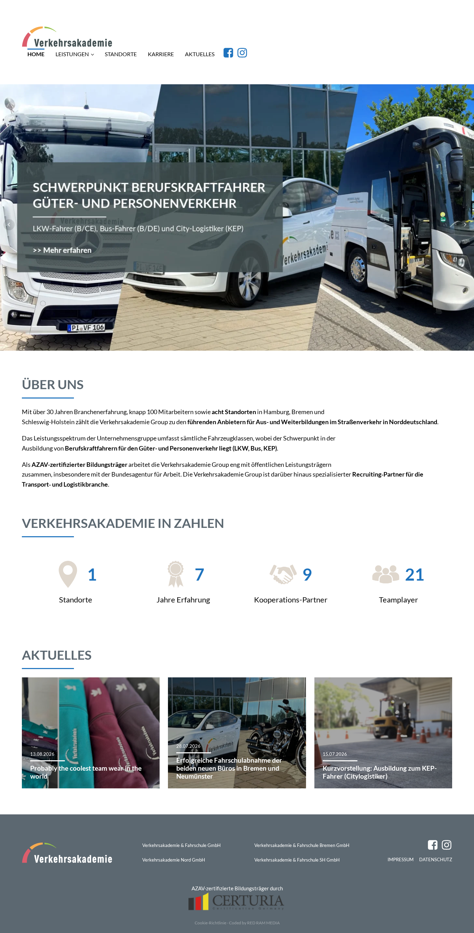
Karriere (161, 54)
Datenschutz (435, 859)
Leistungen (72, 54)
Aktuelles (199, 54)
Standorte (121, 54)
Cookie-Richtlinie (210, 922)
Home (35, 54)
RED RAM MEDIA (263, 922)
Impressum (401, 859)
